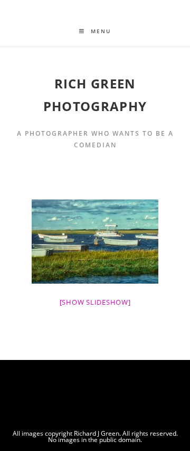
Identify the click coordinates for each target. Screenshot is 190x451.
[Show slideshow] (95, 302)
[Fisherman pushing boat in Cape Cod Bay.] (95, 241)
